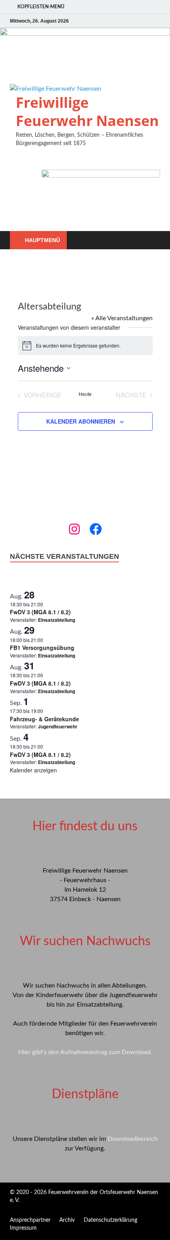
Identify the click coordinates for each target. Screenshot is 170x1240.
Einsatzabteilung (56, 619)
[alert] (85, 345)
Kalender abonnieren (80, 421)
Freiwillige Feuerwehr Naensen (87, 112)
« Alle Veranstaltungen (122, 318)
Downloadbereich (133, 1139)
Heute (85, 394)
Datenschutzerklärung (110, 1220)
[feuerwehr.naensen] (74, 529)
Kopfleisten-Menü (40, 6)
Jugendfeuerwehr (57, 726)
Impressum (23, 1228)
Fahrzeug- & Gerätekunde (44, 719)
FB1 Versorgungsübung (42, 648)
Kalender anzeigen (33, 770)
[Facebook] (96, 529)
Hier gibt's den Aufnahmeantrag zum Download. (85, 1052)
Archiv (67, 1220)
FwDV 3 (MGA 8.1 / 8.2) (40, 612)
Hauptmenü (42, 240)
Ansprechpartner (30, 1220)
